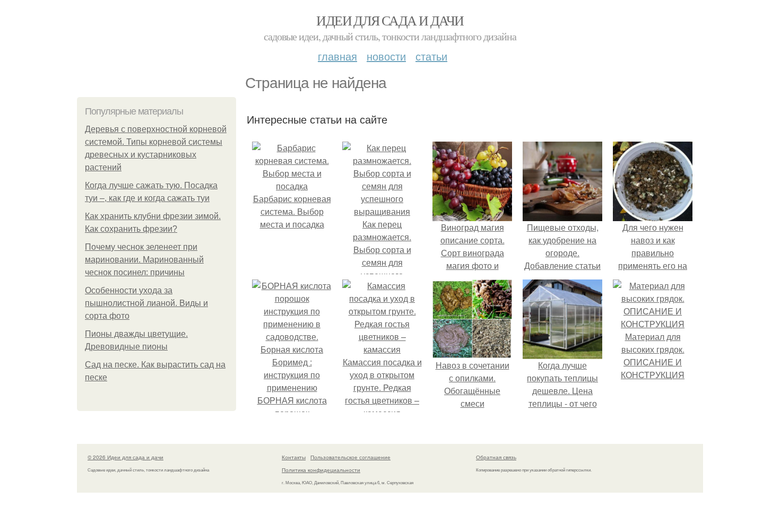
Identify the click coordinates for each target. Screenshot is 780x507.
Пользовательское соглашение (350, 457)
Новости (386, 56)
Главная (337, 56)
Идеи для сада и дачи (389, 20)
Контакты (294, 457)
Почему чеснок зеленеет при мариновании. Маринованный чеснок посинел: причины (144, 259)
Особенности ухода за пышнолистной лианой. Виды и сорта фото (146, 303)
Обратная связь (496, 457)
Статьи (431, 56)
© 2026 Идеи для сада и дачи (125, 457)
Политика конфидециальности (321, 470)
